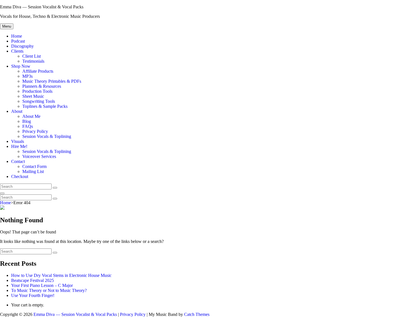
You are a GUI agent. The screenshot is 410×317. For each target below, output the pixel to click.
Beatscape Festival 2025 (32, 280)
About (16, 111)
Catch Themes (196, 314)
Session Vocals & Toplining (46, 136)
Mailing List (33, 171)
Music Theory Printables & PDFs (51, 81)
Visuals (17, 141)
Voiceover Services (39, 156)
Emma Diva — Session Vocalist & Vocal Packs (41, 6)
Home (16, 36)
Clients (17, 51)
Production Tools (37, 91)
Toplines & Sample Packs (44, 106)
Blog (26, 121)
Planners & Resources (41, 86)
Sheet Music (33, 96)
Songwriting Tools (38, 101)
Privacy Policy (35, 131)
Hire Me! (19, 146)
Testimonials (33, 61)
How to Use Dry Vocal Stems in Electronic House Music (61, 275)
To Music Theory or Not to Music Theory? (49, 290)
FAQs (27, 126)
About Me (31, 116)
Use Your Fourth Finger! (32, 295)
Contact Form (34, 166)
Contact (18, 161)
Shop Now (20, 66)
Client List (31, 56)
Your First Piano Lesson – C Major (42, 285)
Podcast (18, 41)
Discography (22, 46)
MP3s (27, 76)
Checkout (19, 176)
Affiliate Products (37, 71)
